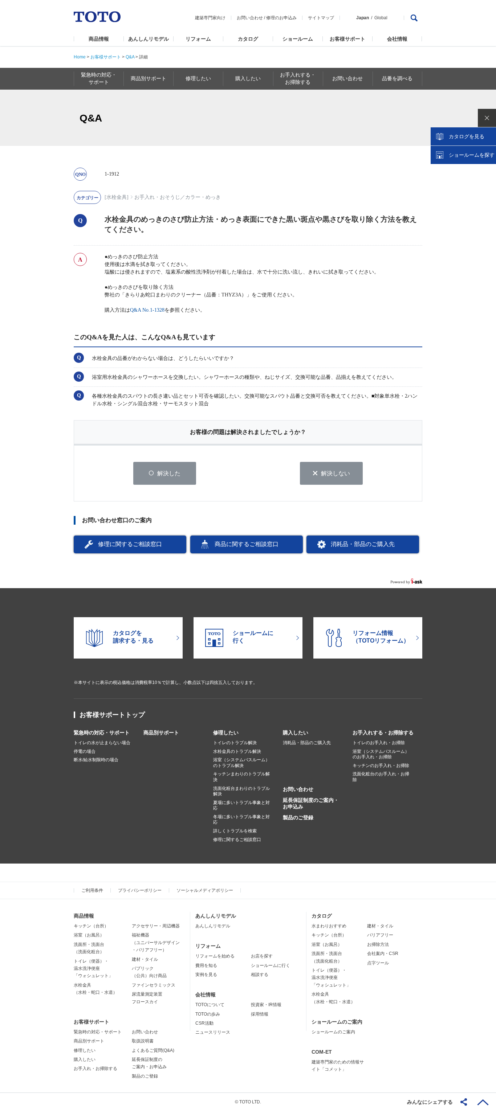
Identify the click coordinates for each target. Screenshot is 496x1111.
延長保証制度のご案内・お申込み (311, 803)
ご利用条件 (92, 890)
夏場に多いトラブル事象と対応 (241, 805)
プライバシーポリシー (140, 890)
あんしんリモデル (148, 39)
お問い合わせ (250, 17)
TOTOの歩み (207, 1014)
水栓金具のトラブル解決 (237, 751)
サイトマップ (321, 17)
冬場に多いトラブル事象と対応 (241, 819)
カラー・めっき (203, 197)
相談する (259, 974)
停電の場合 (84, 751)
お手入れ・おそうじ (157, 197)
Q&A (130, 57)
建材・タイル (145, 959)
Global (380, 17)
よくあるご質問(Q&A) (153, 1050)
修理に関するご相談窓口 (130, 544)
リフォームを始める (215, 956)
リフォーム (198, 39)
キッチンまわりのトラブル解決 (241, 776)
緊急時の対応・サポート (102, 732)
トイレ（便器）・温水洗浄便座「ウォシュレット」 (93, 969)
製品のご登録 (298, 817)
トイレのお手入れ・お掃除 (379, 742)
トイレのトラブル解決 (235, 742)
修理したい (226, 732)
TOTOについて (209, 1004)
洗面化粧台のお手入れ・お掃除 (381, 776)
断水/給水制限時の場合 (96, 759)
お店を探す (262, 956)
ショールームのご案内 (337, 1022)
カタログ (248, 39)
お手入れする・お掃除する (383, 732)
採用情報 (259, 1014)
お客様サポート (347, 39)
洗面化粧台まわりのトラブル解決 (241, 791)
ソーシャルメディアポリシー (204, 890)
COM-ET (322, 1052)
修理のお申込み (281, 17)
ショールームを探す (472, 155)
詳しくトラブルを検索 (235, 830)
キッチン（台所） (91, 925)
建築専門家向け (210, 17)
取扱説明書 (143, 1041)
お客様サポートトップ (112, 714)
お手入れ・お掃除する (95, 1068)
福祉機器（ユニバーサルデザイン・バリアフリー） (156, 942)
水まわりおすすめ (329, 925)
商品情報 (99, 39)
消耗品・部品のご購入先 (363, 544)
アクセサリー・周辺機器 (156, 925)
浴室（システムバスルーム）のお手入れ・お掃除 (381, 754)
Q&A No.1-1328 (147, 310)
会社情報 (397, 39)
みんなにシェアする (430, 1102)
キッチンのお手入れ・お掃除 (381, 765)
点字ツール (378, 963)
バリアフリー (380, 935)
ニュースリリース (212, 1032)
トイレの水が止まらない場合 (102, 742)
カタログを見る (466, 136)
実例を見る (206, 974)
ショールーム (297, 39)
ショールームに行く (270, 965)
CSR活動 (204, 1023)
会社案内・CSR (382, 953)
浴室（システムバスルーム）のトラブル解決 (241, 762)
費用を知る (206, 965)
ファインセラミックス (153, 985)
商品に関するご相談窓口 (247, 544)
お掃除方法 (378, 944)
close (487, 118)
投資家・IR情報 (266, 1004)
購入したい (295, 732)
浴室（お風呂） (89, 935)
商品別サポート (161, 732)
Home (80, 57)
